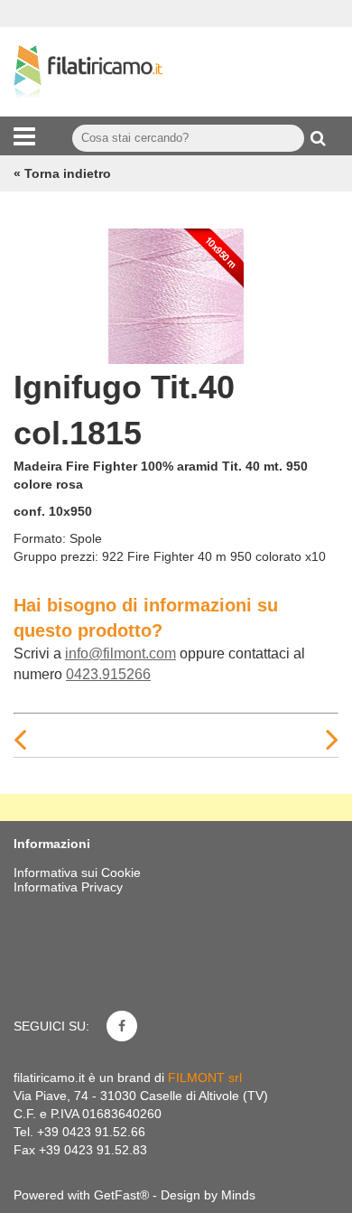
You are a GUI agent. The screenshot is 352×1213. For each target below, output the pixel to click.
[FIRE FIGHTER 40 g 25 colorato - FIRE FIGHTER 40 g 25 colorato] (176, 292)
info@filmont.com (120, 653)
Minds (238, 1195)
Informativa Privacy (68, 887)
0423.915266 (108, 674)
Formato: (40, 538)
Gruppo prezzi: (56, 556)
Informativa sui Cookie (77, 872)
